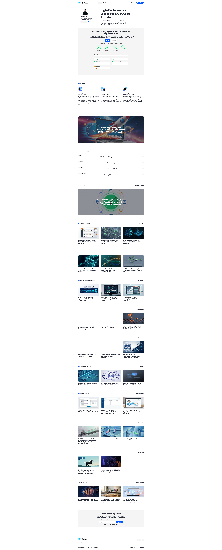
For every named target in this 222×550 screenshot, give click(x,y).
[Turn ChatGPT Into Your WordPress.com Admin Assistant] (88, 403)
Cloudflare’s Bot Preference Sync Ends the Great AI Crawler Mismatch (110, 356)
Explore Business (140, 309)
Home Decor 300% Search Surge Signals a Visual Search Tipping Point (110, 500)
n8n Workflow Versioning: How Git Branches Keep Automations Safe (132, 270)
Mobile (107, 40)
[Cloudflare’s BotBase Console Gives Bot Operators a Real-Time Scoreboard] (88, 233)
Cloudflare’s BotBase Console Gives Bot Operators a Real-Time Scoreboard (87, 241)
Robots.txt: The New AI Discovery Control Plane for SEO (88, 383)
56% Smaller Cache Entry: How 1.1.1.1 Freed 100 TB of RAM (87, 355)
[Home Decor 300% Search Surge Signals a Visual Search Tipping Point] (111, 491)
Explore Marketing (140, 482)
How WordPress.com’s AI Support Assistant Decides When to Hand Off (132, 412)
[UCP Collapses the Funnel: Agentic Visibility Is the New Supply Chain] (88, 290)
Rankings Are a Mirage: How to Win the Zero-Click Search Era (132, 383)
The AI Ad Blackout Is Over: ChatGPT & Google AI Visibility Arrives (110, 299)
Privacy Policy (117, 524)
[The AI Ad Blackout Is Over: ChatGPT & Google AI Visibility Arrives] (111, 290)
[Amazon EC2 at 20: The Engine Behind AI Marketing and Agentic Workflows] (88, 491)
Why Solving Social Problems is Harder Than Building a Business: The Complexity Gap (110, 470)
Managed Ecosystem (105, 93)
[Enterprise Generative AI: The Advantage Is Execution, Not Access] (111, 233)
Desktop (114, 40)
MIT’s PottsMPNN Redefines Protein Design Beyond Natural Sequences (132, 241)
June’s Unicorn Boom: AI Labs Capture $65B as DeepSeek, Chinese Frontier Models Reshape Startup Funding (86, 471)
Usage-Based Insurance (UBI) (109, 439)
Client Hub (139, 2)
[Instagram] (137, 540)
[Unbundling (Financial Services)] (133, 431)
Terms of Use (110, 524)
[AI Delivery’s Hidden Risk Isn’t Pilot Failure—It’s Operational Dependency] (88, 318)
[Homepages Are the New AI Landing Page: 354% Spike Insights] (133, 290)
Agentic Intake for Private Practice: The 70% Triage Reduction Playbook (108, 270)
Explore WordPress (140, 393)
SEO (123, 50)
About (105, 540)
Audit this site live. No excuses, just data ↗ (111, 72)
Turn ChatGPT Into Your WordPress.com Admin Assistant (88, 411)
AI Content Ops (126, 93)
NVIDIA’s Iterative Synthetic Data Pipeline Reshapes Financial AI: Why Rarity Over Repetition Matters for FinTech (87, 441)
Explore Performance (139, 337)
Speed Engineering (82, 93)
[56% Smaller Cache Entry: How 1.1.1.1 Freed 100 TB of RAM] (88, 347)
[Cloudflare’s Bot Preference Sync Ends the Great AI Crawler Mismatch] (111, 347)
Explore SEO (141, 366)
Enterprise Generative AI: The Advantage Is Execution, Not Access (109, 241)
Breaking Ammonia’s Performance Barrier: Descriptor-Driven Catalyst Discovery (132, 356)
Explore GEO (141, 280)
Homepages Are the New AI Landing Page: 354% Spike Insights (131, 299)
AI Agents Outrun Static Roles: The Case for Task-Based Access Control (87, 270)
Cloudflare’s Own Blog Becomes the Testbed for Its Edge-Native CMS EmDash (132, 327)
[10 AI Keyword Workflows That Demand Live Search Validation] (111, 376)
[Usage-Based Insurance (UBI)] (111, 431)
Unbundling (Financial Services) (132, 439)
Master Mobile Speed (139, 185)
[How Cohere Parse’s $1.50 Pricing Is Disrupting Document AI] (111, 318)
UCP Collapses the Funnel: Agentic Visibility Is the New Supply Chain (86, 299)
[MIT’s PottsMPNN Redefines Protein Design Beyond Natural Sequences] (133, 233)
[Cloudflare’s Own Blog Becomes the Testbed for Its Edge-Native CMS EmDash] (133, 318)
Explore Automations (139, 252)
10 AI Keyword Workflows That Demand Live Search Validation (110, 383)
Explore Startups (140, 452)
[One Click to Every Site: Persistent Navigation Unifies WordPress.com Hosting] (111, 403)
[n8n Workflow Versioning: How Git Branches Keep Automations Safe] (133, 261)
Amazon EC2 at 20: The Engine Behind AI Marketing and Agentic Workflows (88, 500)
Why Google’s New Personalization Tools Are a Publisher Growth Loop (131, 500)
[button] (133, 2)
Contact (110, 540)
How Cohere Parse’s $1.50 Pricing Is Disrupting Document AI (110, 326)
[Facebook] (140, 540)
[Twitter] (142, 540)
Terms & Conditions (133, 547)
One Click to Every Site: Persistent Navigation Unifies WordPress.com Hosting (109, 412)
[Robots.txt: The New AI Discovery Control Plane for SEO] (88, 376)
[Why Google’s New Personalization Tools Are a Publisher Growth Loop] (133, 491)
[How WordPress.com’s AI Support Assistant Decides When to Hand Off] (133, 403)
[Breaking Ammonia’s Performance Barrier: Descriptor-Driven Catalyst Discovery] (133, 347)
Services (142, 113)
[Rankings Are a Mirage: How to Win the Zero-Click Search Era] (133, 376)
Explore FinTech (140, 422)
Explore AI (141, 223)
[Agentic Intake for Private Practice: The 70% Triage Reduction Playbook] (111, 261)
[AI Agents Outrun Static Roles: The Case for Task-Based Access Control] (88, 261)
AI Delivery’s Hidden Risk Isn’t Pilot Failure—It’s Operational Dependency (86, 327)
